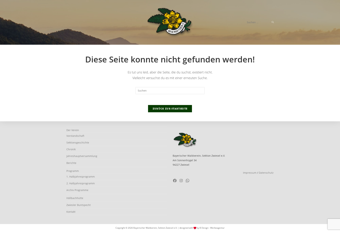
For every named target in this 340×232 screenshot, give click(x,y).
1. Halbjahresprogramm (80, 176)
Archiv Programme (77, 190)
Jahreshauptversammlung (81, 156)
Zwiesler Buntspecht (78, 205)
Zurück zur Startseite (170, 108)
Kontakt (70, 211)
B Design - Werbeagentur (212, 227)
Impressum (249, 172)
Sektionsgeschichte (77, 142)
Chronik (71, 149)
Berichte (71, 163)
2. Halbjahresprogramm (80, 183)
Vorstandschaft (75, 135)
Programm (72, 171)
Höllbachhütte (74, 198)
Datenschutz (266, 172)
